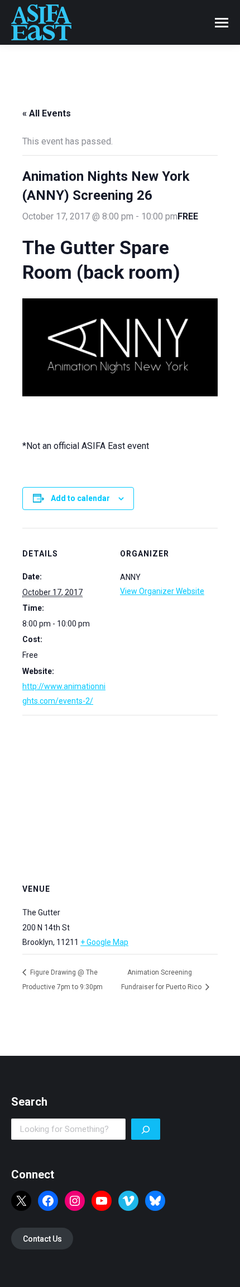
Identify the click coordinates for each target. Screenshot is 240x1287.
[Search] (145, 1129)
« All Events (46, 113)
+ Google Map (104, 942)
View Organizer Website (162, 591)
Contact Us (42, 1238)
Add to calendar (80, 498)
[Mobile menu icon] (221, 23)
